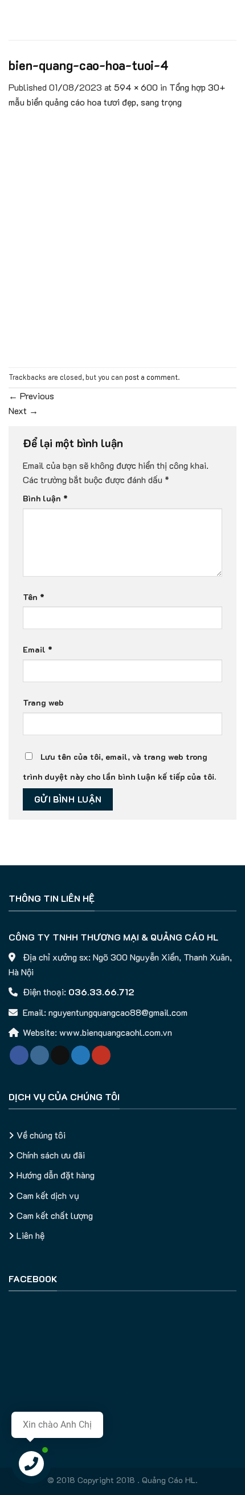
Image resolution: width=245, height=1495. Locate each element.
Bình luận (45, 498)
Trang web (43, 702)
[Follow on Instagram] (39, 1055)
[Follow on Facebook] (19, 1055)
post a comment (151, 377)
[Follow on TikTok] (60, 1055)
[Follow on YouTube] (101, 1055)
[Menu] (15, 20)
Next (23, 410)
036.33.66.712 (101, 992)
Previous (31, 396)
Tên (33, 596)
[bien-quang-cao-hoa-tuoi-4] (122, 237)
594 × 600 (136, 87)
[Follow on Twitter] (80, 1055)
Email (37, 649)
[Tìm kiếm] (232, 20)
